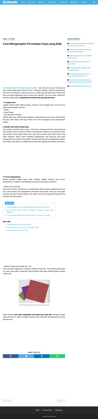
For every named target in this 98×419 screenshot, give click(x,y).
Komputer (52, 2)
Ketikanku (53, 416)
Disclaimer (59, 410)
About (37, 410)
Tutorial (32, 2)
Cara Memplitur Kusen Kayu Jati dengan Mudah (23, 227)
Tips (23, 2)
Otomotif (75, 2)
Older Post (61, 401)
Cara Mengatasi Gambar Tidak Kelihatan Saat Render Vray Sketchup (28, 207)
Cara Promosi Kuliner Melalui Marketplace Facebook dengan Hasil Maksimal (30, 211)
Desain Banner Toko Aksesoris (80, 86)
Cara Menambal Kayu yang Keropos (19, 224)
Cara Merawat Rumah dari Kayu (17, 230)
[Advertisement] (49, 21)
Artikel (42, 2)
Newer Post (7, 401)
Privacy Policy (47, 410)
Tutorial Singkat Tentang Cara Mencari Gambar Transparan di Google (28, 215)
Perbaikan (64, 2)
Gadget (84, 2)
